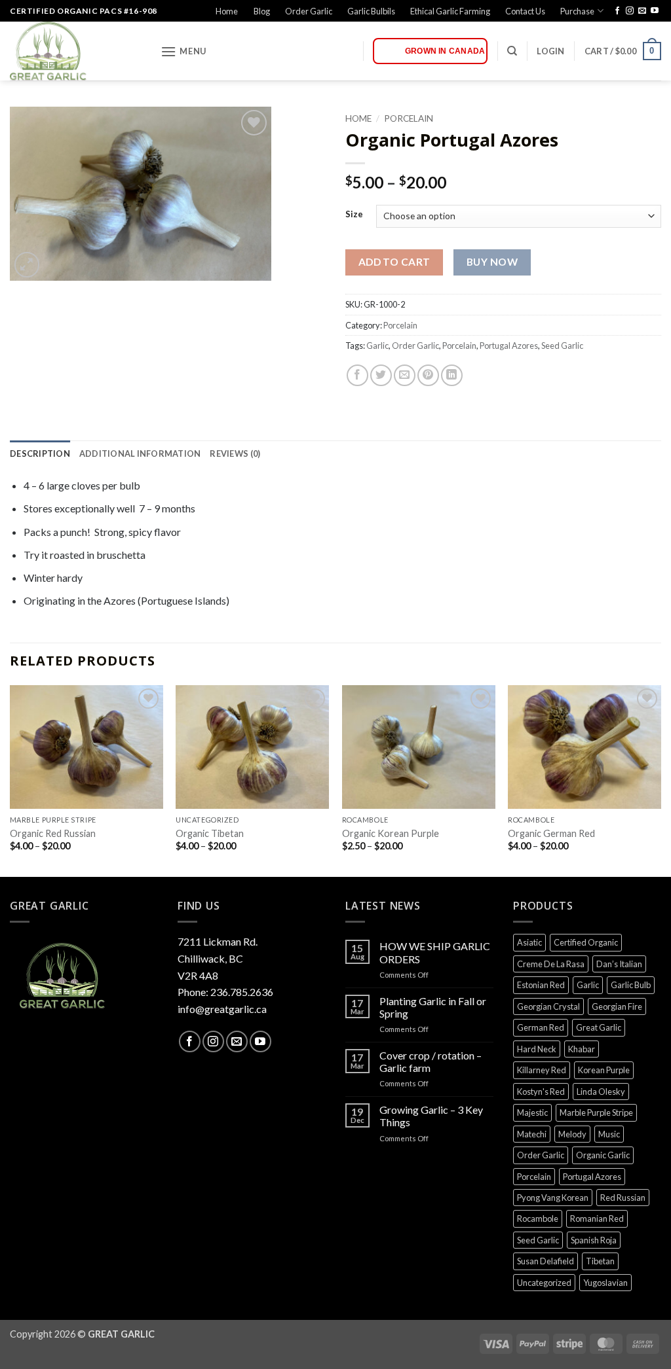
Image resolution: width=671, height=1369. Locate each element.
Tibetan (600, 1261)
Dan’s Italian (619, 964)
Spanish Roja (594, 1240)
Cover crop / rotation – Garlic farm (430, 1061)
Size (354, 214)
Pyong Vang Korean (552, 1197)
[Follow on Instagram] (630, 11)
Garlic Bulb (631, 985)
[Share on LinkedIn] (452, 375)
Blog (262, 11)
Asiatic (529, 942)
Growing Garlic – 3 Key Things (431, 1115)
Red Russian (622, 1197)
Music (609, 1134)
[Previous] (10, 780)
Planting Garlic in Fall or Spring (432, 1007)
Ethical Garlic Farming (450, 11)
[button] (183, 51)
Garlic (377, 345)
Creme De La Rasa (551, 964)
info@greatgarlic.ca (222, 1009)
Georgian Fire (617, 1006)
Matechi (531, 1134)
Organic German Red (551, 833)
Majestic (532, 1112)
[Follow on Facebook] (617, 11)
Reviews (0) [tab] (235, 453)
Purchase (577, 11)
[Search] (512, 51)
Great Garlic (598, 1027)
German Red (540, 1027)
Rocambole (537, 1218)
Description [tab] (40, 453)
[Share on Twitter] (381, 375)
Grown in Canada (445, 51)
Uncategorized (544, 1282)
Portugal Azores (509, 345)
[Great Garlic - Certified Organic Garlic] (75, 51)
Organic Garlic (603, 1155)
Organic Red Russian (53, 833)
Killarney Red (541, 1070)
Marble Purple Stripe (596, 1112)
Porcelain (408, 118)
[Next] (660, 780)
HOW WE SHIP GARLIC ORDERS (434, 952)
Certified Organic (586, 942)
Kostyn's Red (541, 1091)
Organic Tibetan (210, 833)
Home (227, 11)
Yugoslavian (605, 1282)
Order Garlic (308, 11)
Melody (572, 1134)
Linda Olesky (601, 1091)
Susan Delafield (545, 1261)
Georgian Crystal (548, 1006)
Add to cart (394, 262)
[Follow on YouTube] (655, 11)
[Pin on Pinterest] (428, 375)
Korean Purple (604, 1070)
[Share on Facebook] (357, 375)
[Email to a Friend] (404, 375)
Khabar (581, 1049)
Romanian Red (597, 1218)
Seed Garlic (562, 345)
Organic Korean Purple (390, 833)
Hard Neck (536, 1049)
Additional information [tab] (140, 453)
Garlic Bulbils (371, 11)
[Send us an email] (642, 11)
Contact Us (525, 11)
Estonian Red (541, 985)
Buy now (492, 262)
